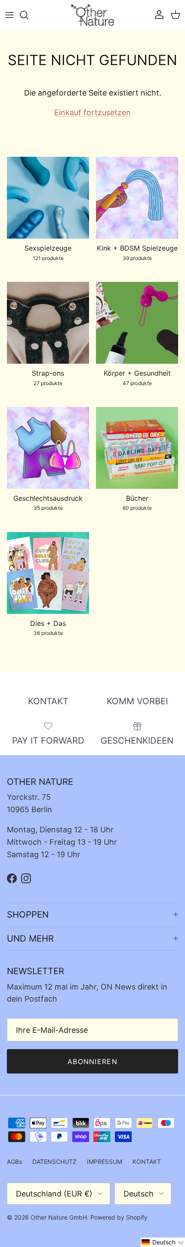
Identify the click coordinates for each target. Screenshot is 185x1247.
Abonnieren (92, 1061)
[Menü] (9, 15)
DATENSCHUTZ (54, 1161)
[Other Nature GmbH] (92, 15)
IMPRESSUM (104, 1161)
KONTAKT (147, 1161)
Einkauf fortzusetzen (92, 112)
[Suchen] (28, 15)
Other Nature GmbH (59, 1217)
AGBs (14, 1161)
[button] (163, 1242)
